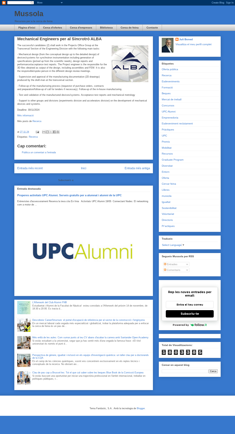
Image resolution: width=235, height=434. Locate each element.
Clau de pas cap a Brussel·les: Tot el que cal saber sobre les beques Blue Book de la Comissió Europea (87, 372)
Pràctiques (168, 129)
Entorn (165, 171)
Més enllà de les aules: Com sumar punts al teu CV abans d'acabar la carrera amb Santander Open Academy (90, 337)
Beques (166, 93)
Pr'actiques (168, 226)
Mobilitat (166, 147)
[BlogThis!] (47, 132)
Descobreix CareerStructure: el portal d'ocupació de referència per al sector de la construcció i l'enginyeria (88, 320)
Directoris (167, 219)
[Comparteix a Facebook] (54, 132)
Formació (167, 87)
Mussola (28, 14)
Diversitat (167, 165)
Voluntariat (168, 213)
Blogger (141, 408)
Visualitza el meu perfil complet (194, 44)
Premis (166, 141)
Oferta (165, 177)
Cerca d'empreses (81, 27)
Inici (83, 168)
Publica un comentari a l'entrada (39, 152)
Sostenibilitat (169, 208)
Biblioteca (106, 27)
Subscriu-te (190, 313)
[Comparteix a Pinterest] (58, 132)
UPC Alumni (169, 111)
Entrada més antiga (137, 168)
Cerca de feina (130, 27)
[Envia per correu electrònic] (44, 132)
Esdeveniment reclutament (177, 123)
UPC (164, 135)
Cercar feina (169, 183)
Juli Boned (186, 39)
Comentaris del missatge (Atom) (92, 180)
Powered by (181, 324)
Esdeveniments (171, 81)
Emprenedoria (170, 117)
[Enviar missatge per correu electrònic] (37, 131)
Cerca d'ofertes (52, 27)
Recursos (167, 153)
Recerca (36, 121)
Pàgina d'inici (26, 27)
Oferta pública (170, 69)
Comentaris (173, 269)
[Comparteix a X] (51, 132)
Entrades (171, 264)
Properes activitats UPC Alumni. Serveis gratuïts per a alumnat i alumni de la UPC (69, 195)
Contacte (152, 27)
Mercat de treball (171, 99)
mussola (166, 195)
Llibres (165, 189)
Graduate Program (173, 159)
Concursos (168, 105)
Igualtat (166, 201)
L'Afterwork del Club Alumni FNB (49, 302)
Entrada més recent (30, 168)
